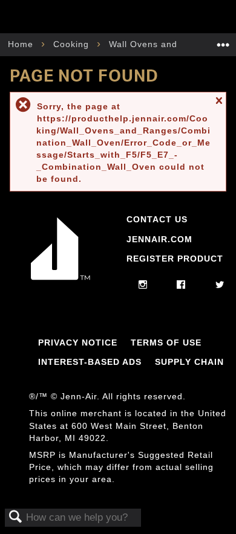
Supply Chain (189, 362)
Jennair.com (159, 239)
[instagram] (143, 285)
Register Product (174, 258)
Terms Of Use (166, 342)
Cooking (72, 44)
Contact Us (157, 219)
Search (16, 517)
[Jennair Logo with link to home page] (60, 279)
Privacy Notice (77, 342)
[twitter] (220, 285)
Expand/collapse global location (223, 40)
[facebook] (181, 285)
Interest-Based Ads (90, 362)
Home (22, 44)
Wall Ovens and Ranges (163, 44)
